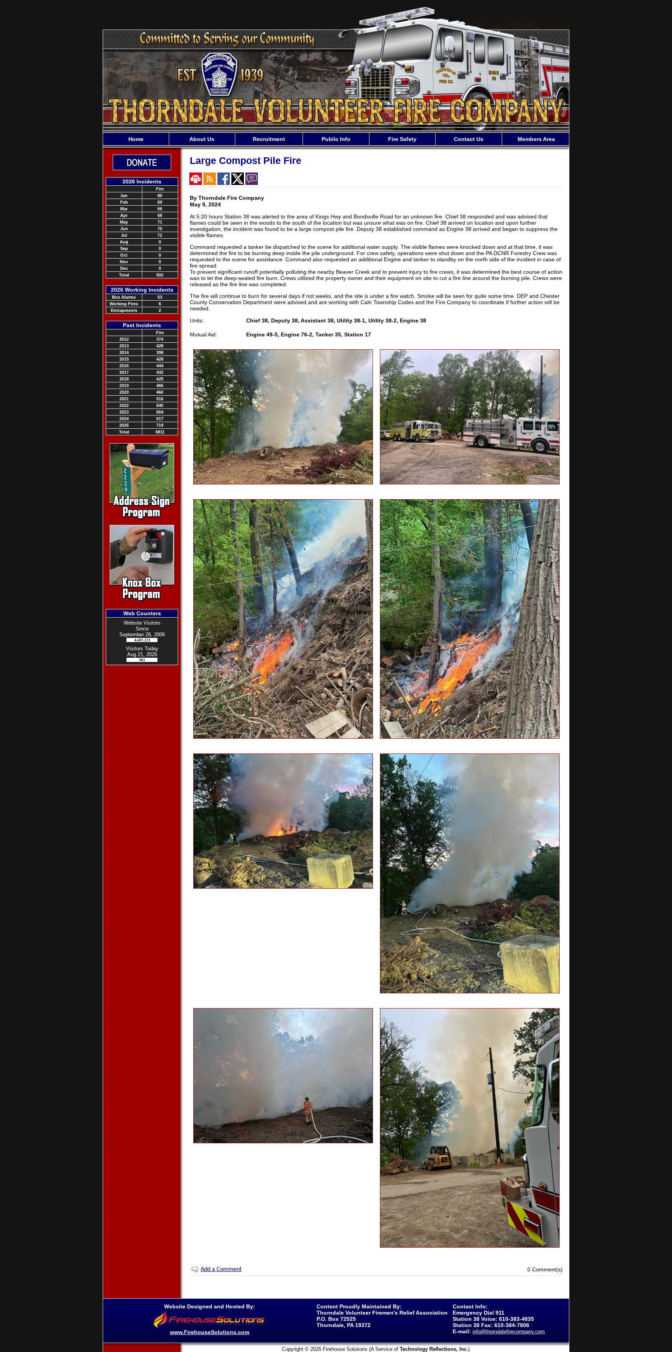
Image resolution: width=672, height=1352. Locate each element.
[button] (202, 139)
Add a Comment (221, 1269)
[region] (336, 139)
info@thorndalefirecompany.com (508, 1331)
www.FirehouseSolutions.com (209, 1332)
